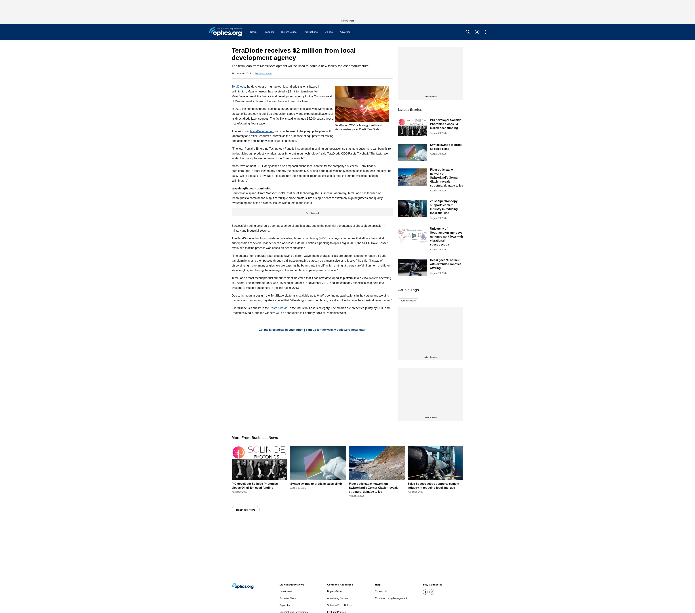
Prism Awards (278, 308)
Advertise (345, 31)
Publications (311, 31)
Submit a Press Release (340, 605)
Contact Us (381, 591)
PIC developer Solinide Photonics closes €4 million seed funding (445, 124)
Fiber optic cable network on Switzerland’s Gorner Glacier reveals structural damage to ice (446, 177)
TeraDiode (238, 86)
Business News (263, 73)
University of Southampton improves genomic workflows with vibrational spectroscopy (446, 236)
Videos (329, 31)
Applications (285, 605)
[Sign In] (477, 32)
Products (269, 31)
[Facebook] (425, 592)
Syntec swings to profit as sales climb (316, 483)
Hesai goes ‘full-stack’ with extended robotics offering (445, 264)
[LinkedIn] (431, 592)
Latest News (285, 591)
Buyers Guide (289, 31)
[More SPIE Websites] (485, 32)
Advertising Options (337, 598)
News (253, 31)
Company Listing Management (391, 598)
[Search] (467, 32)
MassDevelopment (262, 131)
